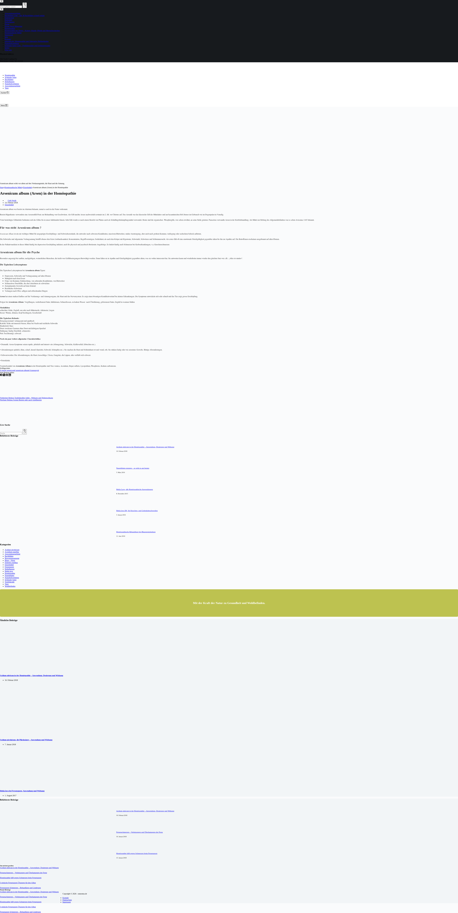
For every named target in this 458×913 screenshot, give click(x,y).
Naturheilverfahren (12, 84)
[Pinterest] (7, 375)
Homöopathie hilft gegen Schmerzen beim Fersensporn (136, 853)
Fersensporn (9, 567)
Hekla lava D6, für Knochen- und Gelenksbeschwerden (137, 511)
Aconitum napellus (12, 552)
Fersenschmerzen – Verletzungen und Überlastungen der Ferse (139, 832)
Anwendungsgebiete (12, 86)
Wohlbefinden (10, 586)
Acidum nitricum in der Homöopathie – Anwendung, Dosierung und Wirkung (145, 447)
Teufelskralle (9, 582)
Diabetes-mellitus (11, 563)
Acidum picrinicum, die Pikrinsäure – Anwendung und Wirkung (26, 740)
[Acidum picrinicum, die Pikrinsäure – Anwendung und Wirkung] (39, 735)
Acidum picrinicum (12, 550)
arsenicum (9, 370)
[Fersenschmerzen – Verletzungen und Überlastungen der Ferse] (9, 843)
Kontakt (65, 898)
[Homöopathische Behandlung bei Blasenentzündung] (9, 543)
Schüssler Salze (10, 77)
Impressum (66, 902)
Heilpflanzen (9, 82)
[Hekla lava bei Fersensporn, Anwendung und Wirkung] (39, 786)
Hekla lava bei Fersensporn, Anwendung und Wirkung (22, 791)
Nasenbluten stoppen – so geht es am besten (132, 468)
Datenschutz (67, 900)
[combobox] (11, 433)
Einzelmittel (9, 205)
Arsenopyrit (34, 370)
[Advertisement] (229, 124)
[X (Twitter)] (4, 375)
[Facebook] (1, 375)
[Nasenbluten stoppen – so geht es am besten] (9, 479)
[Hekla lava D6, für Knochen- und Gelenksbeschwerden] (9, 521)
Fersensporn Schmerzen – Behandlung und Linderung (20, 888)
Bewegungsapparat (12, 558)
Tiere (7, 88)
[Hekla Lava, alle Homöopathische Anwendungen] (9, 500)
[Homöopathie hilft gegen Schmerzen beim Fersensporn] (9, 864)
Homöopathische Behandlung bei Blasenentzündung (136, 532)
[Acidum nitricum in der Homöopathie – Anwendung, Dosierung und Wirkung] (9, 458)
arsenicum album (21, 370)
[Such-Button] (25, 432)
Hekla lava (9, 571)
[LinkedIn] (10, 375)
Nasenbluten (9, 576)
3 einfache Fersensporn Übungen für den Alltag (18, 883)
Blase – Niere (10, 560)
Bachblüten (9, 80)
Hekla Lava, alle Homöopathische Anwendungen (134, 489)
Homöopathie (10, 75)
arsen (2, 370)
